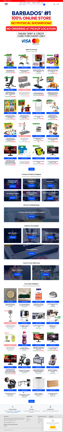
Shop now (12, 186)
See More (31, 169)
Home (21, 2)
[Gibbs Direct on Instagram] (5, 0)
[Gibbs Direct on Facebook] (4, 0)
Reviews (38, 2)
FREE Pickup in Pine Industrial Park (31, 0)
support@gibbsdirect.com (9, 422)
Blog (27, 421)
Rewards (34, 2)
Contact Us (40, 419)
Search (24, 2)
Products (29, 2)
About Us (39, 421)
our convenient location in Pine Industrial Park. (14, 411)
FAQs (42, 2)
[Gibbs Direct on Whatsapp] (6, 0)
